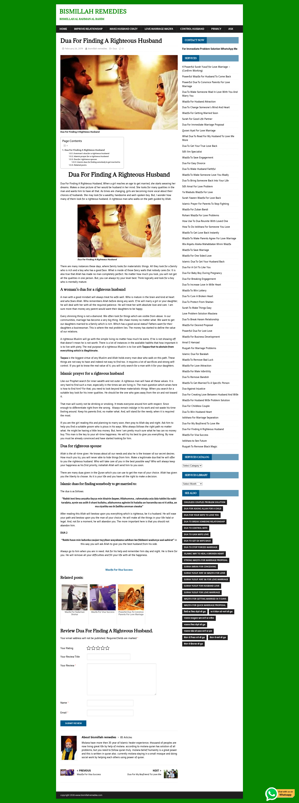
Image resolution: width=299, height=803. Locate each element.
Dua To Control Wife (195, 528)
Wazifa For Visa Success (195, 435)
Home (63, 29)
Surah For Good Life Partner (197, 119)
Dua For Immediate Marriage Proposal (203, 125)
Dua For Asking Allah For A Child (202, 508)
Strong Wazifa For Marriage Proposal (206, 560)
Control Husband (192, 29)
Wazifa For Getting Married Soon (200, 113)
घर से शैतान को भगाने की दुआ (222, 611)
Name (64, 703)
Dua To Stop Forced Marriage (200, 547)
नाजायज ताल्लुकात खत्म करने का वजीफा (199, 618)
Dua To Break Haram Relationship (200, 319)
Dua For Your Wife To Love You (201, 515)
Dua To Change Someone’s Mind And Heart (206, 107)
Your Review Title (70, 657)
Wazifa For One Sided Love (197, 256)
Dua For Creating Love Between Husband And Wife (210, 394)
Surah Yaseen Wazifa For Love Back (201, 198)
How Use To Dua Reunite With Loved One (205, 221)
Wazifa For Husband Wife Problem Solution (206, 400)
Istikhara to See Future (194, 441)
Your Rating (66, 648)
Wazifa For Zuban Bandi (195, 209)
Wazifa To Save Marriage (195, 250)
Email (64, 713)
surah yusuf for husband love (201, 586)
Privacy (216, 29)
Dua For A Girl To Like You (196, 267)
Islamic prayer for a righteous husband (91, 156)
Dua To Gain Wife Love (196, 534)
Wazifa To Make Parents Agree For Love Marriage (209, 238)
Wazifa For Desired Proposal (197, 325)
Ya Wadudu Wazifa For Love (197, 192)
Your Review (68, 665)
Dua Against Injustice (193, 389)
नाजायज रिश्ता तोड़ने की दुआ (194, 624)
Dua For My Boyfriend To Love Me (201, 423)
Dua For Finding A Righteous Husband (85, 150)
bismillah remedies (97, 48)
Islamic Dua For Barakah (195, 354)
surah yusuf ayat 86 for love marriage (206, 579)
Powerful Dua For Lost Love (197, 331)
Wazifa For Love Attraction (196, 366)
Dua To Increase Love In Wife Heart (201, 285)
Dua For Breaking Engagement (199, 279)
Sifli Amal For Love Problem (197, 186)
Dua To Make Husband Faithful (199, 169)
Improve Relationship (88, 29)
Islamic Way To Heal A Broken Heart (204, 553)
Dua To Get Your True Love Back (199, 146)
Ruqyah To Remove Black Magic (199, 446)
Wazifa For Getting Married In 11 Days (205, 599)
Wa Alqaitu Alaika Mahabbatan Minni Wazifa (206, 244)
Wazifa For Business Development (201, 337)
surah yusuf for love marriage (202, 592)
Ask (230, 29)
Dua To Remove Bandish (195, 377)
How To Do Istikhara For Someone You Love (206, 227)
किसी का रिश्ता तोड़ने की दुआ (195, 611)
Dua (115, 48)
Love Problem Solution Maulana (199, 313)
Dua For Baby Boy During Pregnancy (202, 273)
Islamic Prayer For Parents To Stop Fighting (205, 204)
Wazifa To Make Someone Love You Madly (205, 175)
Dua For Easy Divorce (193, 163)
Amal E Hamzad (191, 342)
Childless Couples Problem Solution (204, 502)
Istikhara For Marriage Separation (200, 418)
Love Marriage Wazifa (159, 29)
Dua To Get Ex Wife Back (197, 541)
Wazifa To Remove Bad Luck (197, 360)
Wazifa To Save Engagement (197, 157)
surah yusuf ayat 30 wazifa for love (204, 573)
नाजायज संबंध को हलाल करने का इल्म (198, 631)
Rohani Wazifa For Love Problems (200, 215)
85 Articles (126, 737)
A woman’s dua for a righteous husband (91, 153)
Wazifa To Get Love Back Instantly (200, 233)
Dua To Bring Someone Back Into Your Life (205, 180)
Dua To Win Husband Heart (197, 412)
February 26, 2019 (74, 48)
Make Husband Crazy (124, 29)
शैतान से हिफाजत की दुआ (193, 644)
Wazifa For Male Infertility (196, 371)
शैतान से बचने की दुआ (218, 637)
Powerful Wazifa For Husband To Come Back (206, 76)
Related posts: (80, 165)
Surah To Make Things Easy (196, 308)
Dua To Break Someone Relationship (204, 521)
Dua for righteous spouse (85, 159)
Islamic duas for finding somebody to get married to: (98, 162)
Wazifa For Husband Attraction (199, 102)
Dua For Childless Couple (196, 406)
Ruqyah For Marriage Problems (199, 348)
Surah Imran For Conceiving (200, 566)
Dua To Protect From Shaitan (197, 302)
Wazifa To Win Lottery (194, 290)
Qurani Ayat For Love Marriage (199, 130)
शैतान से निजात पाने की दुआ (194, 637)
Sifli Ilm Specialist (192, 152)
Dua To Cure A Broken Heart (197, 296)
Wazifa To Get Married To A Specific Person (205, 383)
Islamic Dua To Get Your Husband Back (203, 262)
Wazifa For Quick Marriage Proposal (205, 605)
